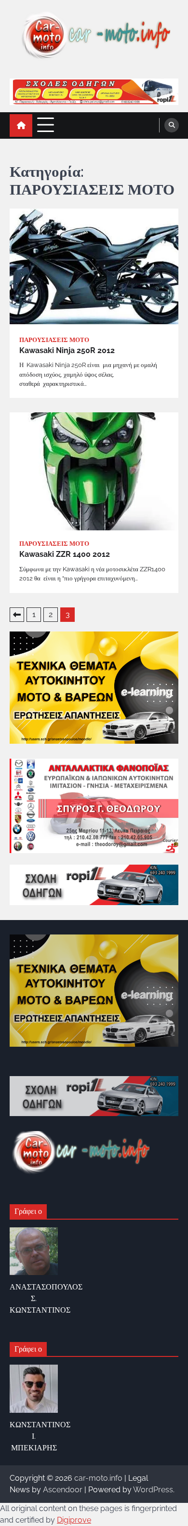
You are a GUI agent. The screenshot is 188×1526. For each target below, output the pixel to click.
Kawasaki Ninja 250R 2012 (67, 350)
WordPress (153, 1489)
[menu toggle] (45, 125)
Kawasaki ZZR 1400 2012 (64, 554)
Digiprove (74, 1520)
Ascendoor (62, 1489)
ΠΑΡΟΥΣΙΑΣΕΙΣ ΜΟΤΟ (54, 339)
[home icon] (21, 125)
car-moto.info (98, 1478)
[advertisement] (94, 92)
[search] (171, 125)
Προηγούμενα (17, 614)
